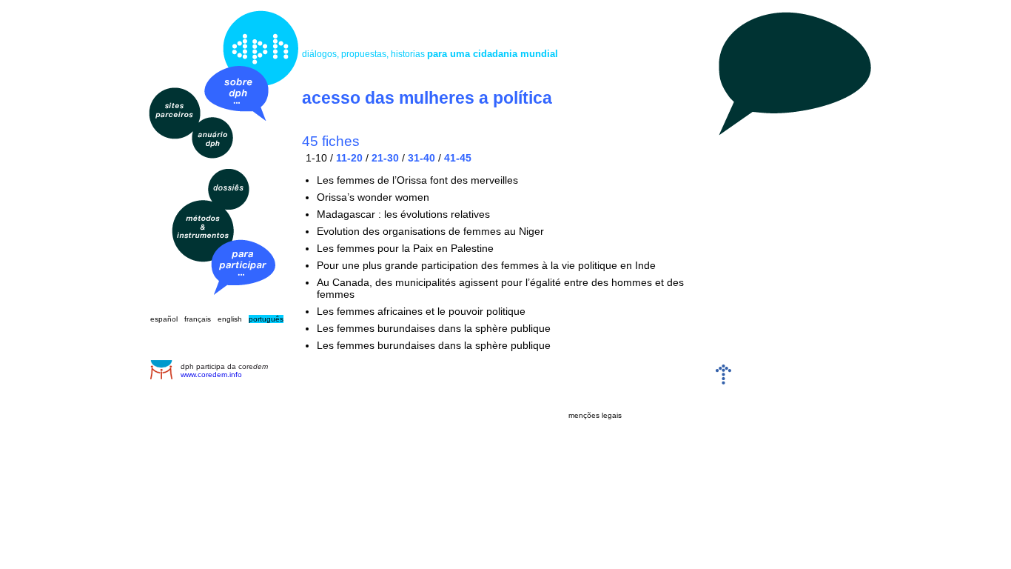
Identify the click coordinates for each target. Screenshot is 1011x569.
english (230, 319)
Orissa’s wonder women (373, 197)
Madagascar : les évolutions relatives (403, 214)
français (197, 319)
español (164, 319)
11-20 (349, 158)
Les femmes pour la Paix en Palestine (405, 248)
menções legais (595, 415)
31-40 (421, 158)
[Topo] (723, 381)
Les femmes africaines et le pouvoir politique (421, 311)
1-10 (316, 158)
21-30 (385, 158)
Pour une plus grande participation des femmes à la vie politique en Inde (486, 265)
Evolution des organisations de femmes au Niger (430, 231)
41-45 (457, 158)
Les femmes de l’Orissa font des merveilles (417, 180)
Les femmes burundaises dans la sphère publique (434, 328)
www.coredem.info (211, 374)
